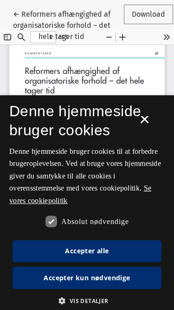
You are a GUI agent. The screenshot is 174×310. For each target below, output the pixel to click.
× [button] (144, 122)
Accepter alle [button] (87, 250)
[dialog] (87, 202)
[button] (86, 300)
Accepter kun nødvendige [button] (87, 277)
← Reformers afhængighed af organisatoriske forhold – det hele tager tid (61, 25)
